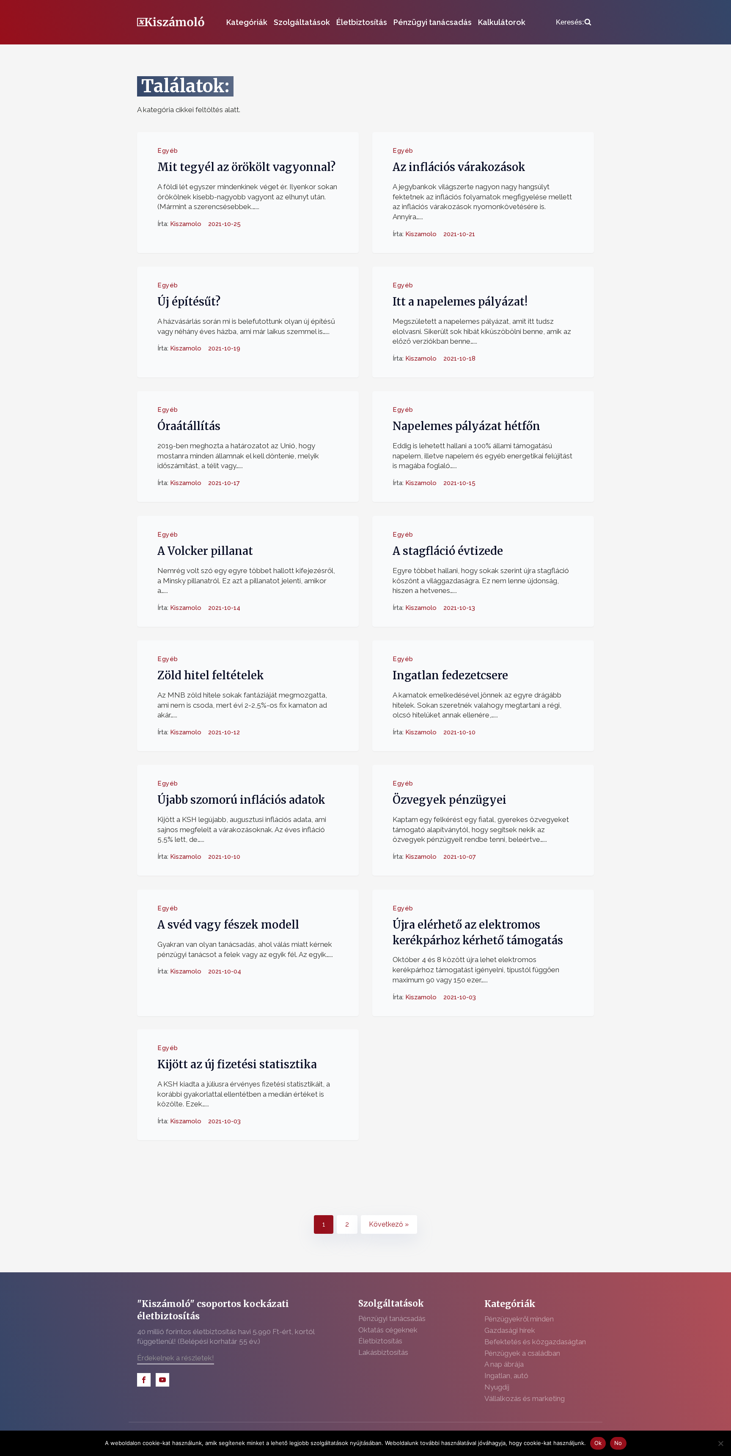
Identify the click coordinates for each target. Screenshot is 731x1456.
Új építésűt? (188, 302)
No (618, 1442)
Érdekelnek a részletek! (175, 1358)
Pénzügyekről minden (519, 1319)
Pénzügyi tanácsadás (432, 22)
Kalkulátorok (501, 22)
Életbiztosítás (361, 22)
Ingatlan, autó (506, 1375)
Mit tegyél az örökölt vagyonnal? (246, 167)
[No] (720, 1443)
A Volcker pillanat (205, 551)
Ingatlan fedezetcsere (450, 675)
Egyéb (167, 150)
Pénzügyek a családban (522, 1353)
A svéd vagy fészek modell (228, 925)
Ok (598, 1442)
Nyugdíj (496, 1387)
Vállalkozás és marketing (524, 1398)
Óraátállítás (188, 426)
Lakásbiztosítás (383, 1352)
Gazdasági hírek (509, 1330)
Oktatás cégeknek (388, 1330)
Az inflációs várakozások (459, 167)
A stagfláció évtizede (448, 551)
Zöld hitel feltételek (210, 675)
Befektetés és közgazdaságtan (535, 1341)
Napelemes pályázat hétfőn (466, 426)
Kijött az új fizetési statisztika (237, 1065)
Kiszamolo (185, 224)
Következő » (389, 1224)
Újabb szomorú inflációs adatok (241, 800)
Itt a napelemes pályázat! (460, 302)
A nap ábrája (504, 1364)
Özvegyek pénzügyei (449, 800)
